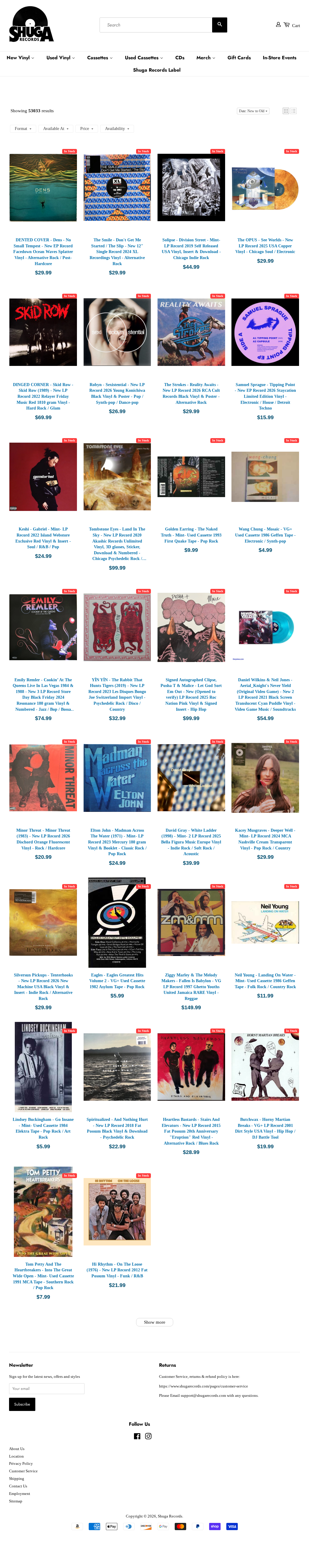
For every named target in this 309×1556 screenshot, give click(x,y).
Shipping (16, 1479)
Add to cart (43, 193)
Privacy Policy (21, 1464)
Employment (19, 1494)
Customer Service (23, 1471)
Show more (154, 1322)
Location (16, 1456)
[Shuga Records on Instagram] (148, 1438)
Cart (296, 25)
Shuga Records (170, 1516)
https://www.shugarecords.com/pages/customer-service (203, 1386)
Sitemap (15, 1501)
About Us (16, 1449)
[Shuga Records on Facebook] (137, 1438)
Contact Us (18, 1486)
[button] (286, 111)
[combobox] (163, 24)
